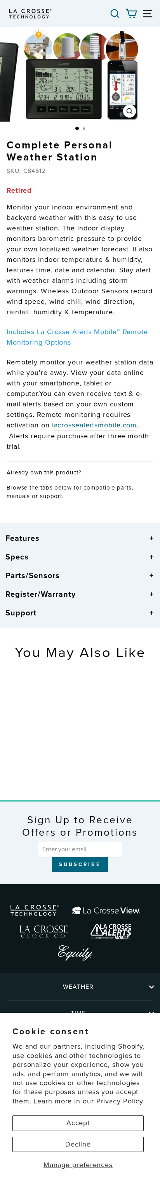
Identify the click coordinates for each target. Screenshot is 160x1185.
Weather (78, 986)
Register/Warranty (40, 594)
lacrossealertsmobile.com (94, 425)
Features (22, 538)
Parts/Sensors (32, 575)
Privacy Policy (120, 1101)
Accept (78, 1123)
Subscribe (80, 864)
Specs (17, 557)
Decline (78, 1144)
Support (21, 613)
